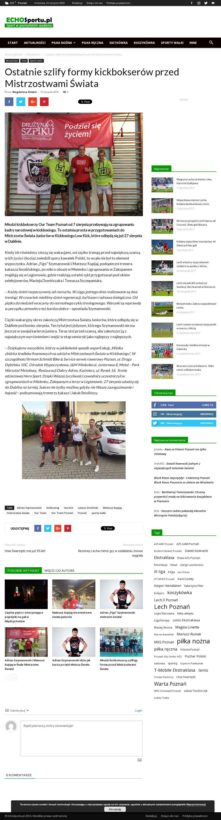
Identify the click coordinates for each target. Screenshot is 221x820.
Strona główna (13, 54)
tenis (203, 670)
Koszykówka (144, 43)
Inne (193, 43)
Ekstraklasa (164, 557)
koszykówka (179, 592)
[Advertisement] (137, 21)
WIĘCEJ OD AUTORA (59, 570)
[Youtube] (213, 3)
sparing (172, 663)
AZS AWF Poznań (163, 544)
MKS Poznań (164, 642)
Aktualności (35, 43)
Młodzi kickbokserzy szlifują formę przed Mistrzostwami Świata (118, 665)
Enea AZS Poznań (188, 558)
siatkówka (159, 663)
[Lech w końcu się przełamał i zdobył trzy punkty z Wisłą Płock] (162, 267)
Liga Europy (162, 620)
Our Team (40, 512)
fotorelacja (160, 565)
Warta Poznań (170, 684)
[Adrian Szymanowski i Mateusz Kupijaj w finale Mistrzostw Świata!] (26, 642)
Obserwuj (206, 414)
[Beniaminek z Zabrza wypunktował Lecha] (162, 309)
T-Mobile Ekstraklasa (174, 670)
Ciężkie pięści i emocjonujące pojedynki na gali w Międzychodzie (24, 617)
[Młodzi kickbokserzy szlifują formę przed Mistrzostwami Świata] (121, 642)
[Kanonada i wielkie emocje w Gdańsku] (162, 350)
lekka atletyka (185, 613)
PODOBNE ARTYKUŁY (23, 570)
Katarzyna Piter (194, 586)
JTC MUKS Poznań (164, 579)
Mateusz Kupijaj (112, 507)
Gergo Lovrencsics (191, 565)
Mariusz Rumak (189, 634)
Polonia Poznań (189, 649)
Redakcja (77, 3)
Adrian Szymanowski (29, 507)
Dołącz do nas (95, 3)
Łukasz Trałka (161, 697)
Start (13, 43)
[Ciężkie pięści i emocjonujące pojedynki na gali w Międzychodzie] (26, 594)
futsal (173, 565)
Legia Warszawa (164, 613)
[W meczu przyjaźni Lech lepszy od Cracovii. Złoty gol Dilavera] (162, 226)
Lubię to (207, 405)
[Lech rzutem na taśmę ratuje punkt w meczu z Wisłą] (162, 330)
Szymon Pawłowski (191, 663)
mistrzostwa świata (18, 512)
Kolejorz (159, 593)
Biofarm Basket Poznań (168, 550)
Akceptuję (115, 809)
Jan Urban (183, 572)
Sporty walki (172, 43)
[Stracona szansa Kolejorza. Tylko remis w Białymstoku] (162, 371)
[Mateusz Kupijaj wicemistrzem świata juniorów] (73, 594)
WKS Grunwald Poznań (167, 690)
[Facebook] (191, 3)
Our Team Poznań (62, 512)
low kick (68, 507)
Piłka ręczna (92, 43)
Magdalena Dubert (25, 91)
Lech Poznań (172, 606)
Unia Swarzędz (186, 677)
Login (138, 710)
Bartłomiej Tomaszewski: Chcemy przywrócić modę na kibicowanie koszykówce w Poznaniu (183, 496)
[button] (211, 43)
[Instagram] (199, 3)
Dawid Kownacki (196, 551)
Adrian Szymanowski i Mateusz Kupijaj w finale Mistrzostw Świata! (25, 665)
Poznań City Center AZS (168, 656)
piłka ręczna (165, 649)
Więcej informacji (196, 804)
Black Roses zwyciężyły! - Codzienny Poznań (182, 478)
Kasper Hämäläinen (167, 586)
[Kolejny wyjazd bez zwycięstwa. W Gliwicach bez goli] (162, 247)
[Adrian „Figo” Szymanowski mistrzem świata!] (121, 594)
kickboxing (52, 507)
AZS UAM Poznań (187, 544)
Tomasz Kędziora (163, 677)
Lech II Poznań (166, 600)
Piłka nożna (62, 43)
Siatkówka (118, 43)
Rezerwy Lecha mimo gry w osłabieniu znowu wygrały (110, 553)
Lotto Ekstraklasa (186, 620)
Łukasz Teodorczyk (195, 691)
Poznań (82, 512)
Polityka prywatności (118, 3)
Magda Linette (187, 627)
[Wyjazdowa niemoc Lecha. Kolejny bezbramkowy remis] (162, 205)
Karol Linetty (186, 579)
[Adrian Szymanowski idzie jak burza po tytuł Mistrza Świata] (73, 642)
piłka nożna (193, 641)
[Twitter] (206, 3)
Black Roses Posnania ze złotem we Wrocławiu (184, 482)
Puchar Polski (195, 656)
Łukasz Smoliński (88, 507)
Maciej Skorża (163, 627)
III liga (159, 571)
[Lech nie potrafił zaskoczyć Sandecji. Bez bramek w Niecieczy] (162, 288)
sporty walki (99, 512)
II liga (171, 572)
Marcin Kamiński (164, 634)
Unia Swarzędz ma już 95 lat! (25, 551)
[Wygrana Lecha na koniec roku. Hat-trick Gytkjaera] (162, 184)
